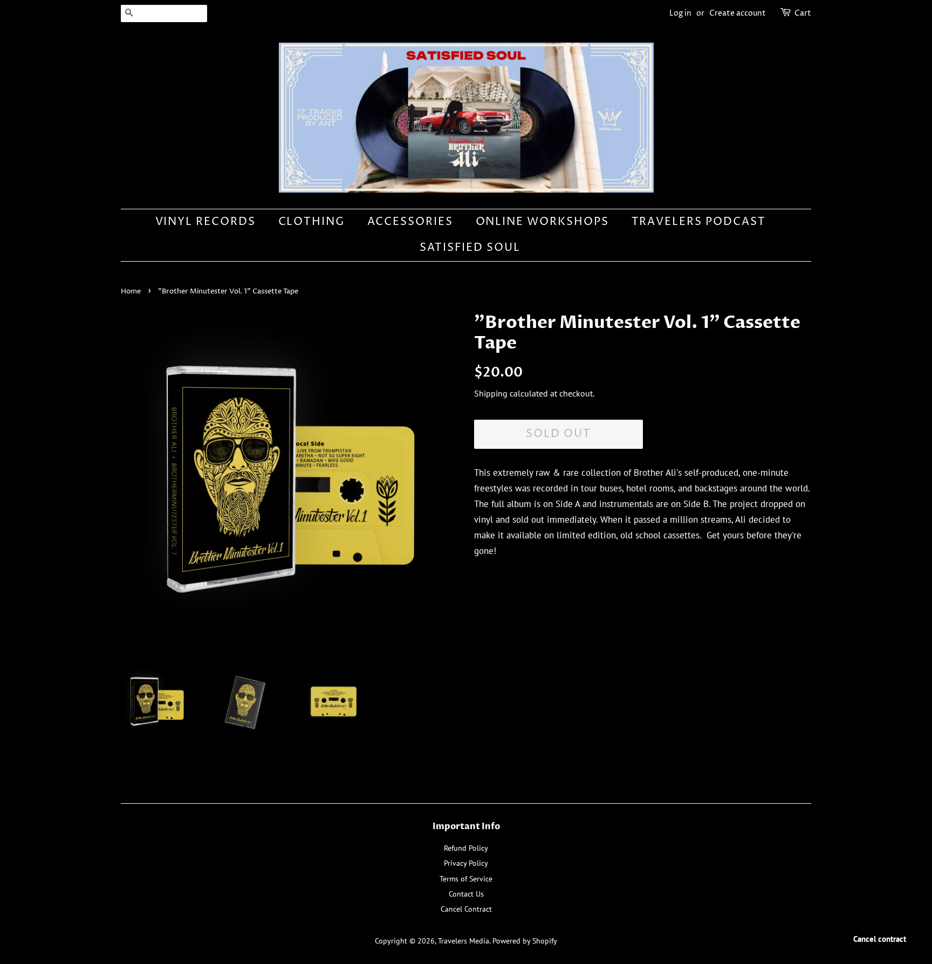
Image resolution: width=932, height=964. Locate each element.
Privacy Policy (466, 863)
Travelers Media (463, 940)
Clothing (311, 222)
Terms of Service (466, 878)
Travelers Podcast (699, 222)
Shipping (491, 393)
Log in (680, 13)
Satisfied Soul (470, 248)
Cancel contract (879, 939)
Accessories (410, 222)
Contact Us (466, 893)
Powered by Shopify (524, 940)
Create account (737, 13)
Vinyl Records (205, 222)
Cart (802, 13)
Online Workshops (542, 222)
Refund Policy (466, 848)
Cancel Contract (466, 909)
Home (131, 291)
